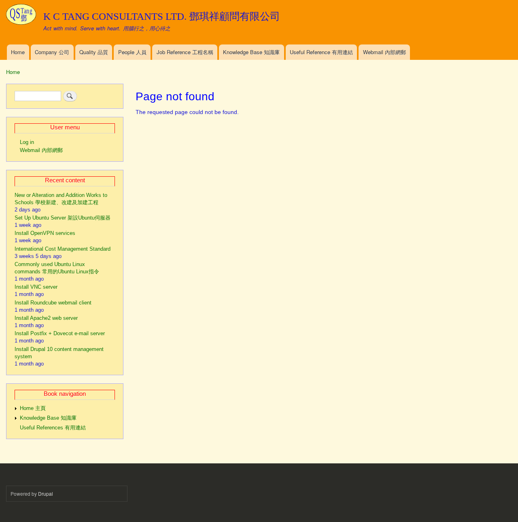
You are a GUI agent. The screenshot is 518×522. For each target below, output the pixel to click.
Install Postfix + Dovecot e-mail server (60, 333)
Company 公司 (52, 52)
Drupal (45, 493)
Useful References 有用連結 (53, 428)
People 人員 (132, 52)
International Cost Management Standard (62, 249)
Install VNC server (36, 287)
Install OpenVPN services (45, 233)
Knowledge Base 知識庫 (251, 52)
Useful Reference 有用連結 (321, 52)
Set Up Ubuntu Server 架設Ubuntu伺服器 (62, 218)
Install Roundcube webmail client (53, 303)
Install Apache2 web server (46, 318)
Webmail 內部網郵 (384, 52)
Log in (27, 142)
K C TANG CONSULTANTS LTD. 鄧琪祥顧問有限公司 (161, 16)
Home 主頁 (33, 408)
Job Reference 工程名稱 (185, 52)
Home (18, 52)
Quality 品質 (93, 52)
